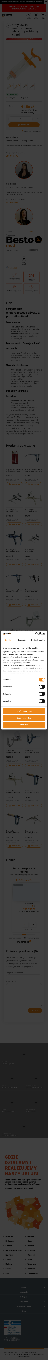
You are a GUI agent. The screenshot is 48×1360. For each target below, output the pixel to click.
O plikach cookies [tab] (38, 640)
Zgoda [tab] (8, 640)
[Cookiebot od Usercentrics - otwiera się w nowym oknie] (35, 633)
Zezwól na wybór (24, 718)
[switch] (42, 687)
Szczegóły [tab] (22, 640)
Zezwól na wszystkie (24, 711)
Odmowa (24, 725)
